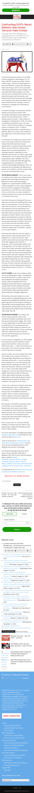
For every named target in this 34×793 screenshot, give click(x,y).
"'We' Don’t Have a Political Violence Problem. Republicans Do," (15, 621)
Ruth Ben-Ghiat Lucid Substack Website (17, 628)
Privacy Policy (8, 730)
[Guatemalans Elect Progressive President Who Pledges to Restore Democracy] (6, 656)
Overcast (16, 464)
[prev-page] (3, 668)
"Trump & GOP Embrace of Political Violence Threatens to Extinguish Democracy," (15, 606)
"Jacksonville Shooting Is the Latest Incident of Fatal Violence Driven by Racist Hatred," (17, 562)
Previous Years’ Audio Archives (14, 738)
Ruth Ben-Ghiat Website (11, 626)
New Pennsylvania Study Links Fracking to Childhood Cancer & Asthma (25, 495)
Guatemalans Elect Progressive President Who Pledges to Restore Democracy (21, 653)
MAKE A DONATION (11, 716)
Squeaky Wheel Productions (13, 728)
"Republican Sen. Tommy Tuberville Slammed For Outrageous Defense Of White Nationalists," (16, 598)
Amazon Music (14, 461)
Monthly (24, 514)
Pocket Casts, (18, 466)
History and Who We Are (12, 725)
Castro (10, 466)
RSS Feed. (27, 466)
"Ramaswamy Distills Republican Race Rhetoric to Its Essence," (16, 567)
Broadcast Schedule (9, 740)
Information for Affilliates (13, 758)
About (4, 723)
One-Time (9, 514)
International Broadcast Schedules (16, 750)
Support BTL (6, 768)
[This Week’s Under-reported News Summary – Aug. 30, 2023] (6, 646)
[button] (2, 17)
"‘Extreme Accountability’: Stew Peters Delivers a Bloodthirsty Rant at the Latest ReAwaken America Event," (17, 584)
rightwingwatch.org (10, 435)
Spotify (11, 459)
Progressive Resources (11, 765)
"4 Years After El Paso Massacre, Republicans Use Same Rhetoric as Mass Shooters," (17, 574)
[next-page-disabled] (6, 668)
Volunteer (7, 770)
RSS (20, 788)
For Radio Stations (8, 753)
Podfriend (24, 464)
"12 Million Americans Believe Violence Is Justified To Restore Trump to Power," (17, 591)
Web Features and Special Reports (15, 763)
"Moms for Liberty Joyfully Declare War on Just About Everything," (16, 555)
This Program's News (8, 631)
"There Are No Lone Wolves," (13, 612)
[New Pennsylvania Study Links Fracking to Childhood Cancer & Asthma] (6, 663)
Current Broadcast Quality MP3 (15, 755)
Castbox (10, 464)
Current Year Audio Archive (13, 735)
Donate (17, 529)
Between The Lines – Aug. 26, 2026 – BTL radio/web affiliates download (9, 494)
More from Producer (22, 631)
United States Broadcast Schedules (16, 743)
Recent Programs (8, 733)
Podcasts (15, 788)
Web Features (7, 760)
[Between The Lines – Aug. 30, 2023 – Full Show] (6, 638)
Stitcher (18, 459)
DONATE (16, 10)
